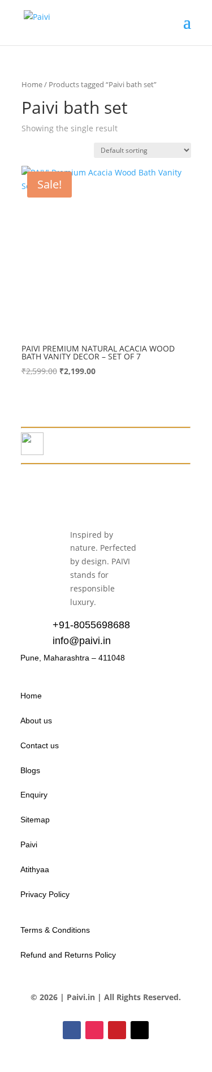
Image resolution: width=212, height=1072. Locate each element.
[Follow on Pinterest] (117, 1030)
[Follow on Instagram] (94, 1030)
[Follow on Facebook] (72, 1030)
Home (31, 84)
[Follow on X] (140, 1030)
